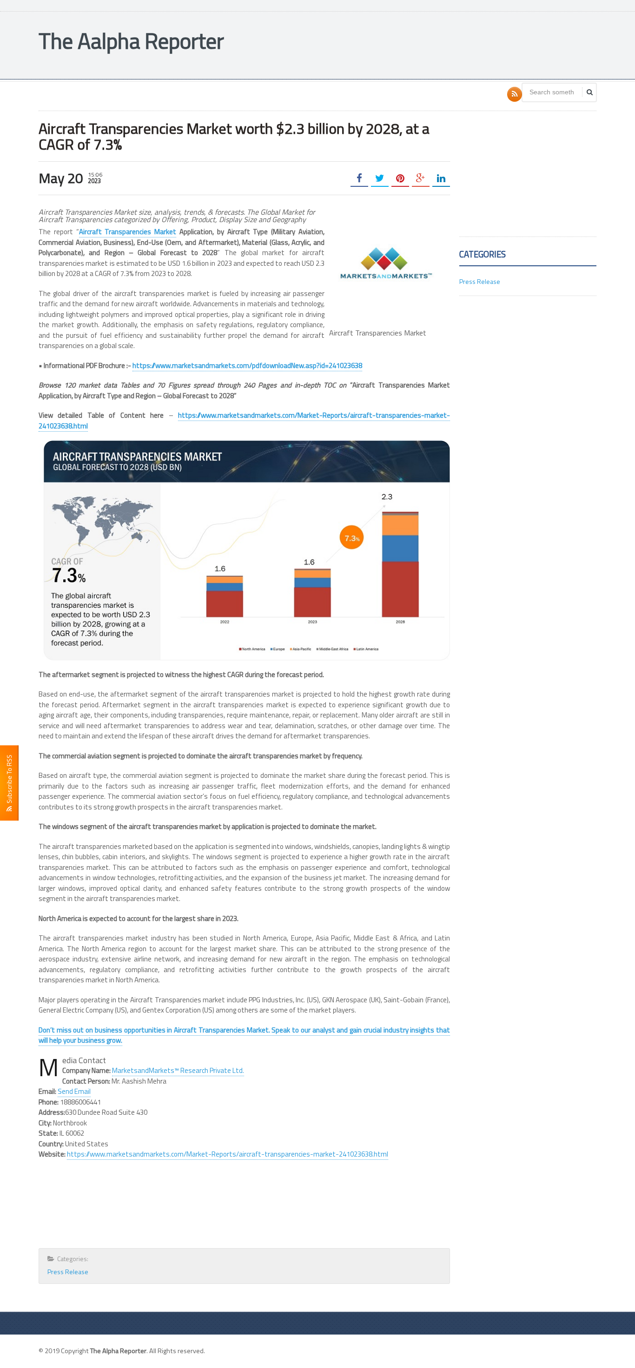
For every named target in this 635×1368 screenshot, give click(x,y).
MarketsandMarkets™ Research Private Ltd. (178, 1070)
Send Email (74, 1091)
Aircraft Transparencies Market (128, 231)
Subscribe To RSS (9, 780)
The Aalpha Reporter (131, 40)
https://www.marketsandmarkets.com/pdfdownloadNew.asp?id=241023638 (247, 365)
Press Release (67, 1271)
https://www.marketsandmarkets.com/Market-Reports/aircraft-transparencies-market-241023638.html (244, 420)
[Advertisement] (427, 44)
